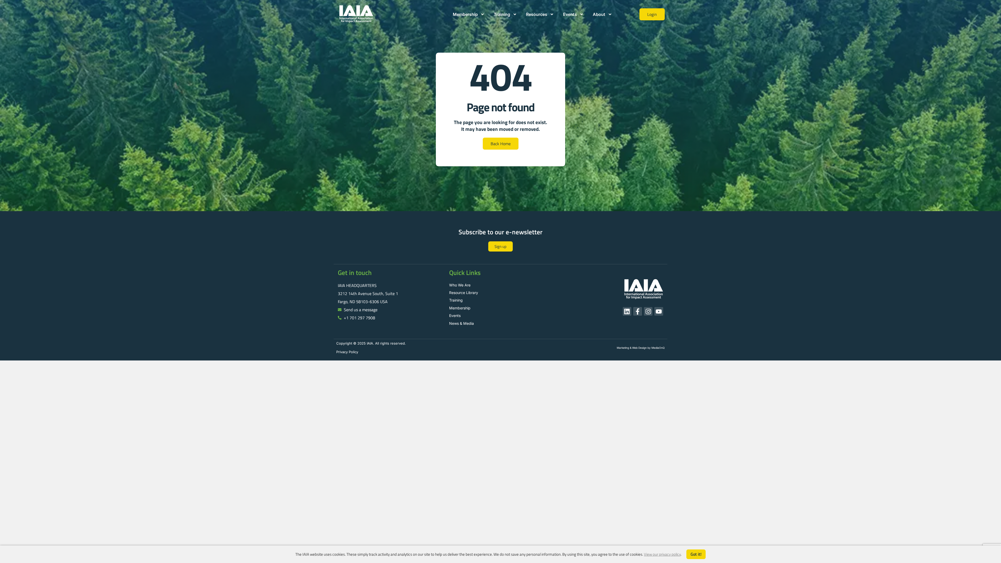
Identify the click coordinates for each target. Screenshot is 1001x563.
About (599, 14)
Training (502, 14)
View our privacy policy (662, 554)
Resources (536, 14)
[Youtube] (658, 311)
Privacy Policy (347, 352)
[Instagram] (648, 311)
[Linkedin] (627, 311)
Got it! (696, 554)
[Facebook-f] (637, 311)
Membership (465, 14)
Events (570, 14)
